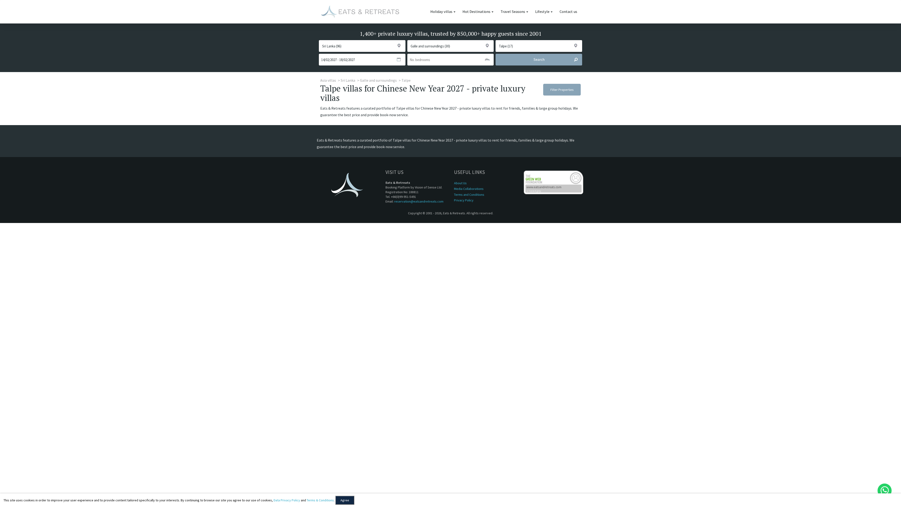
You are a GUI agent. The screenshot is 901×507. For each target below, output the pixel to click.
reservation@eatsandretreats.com (418, 201)
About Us (460, 183)
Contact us (568, 11)
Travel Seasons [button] (513, 11)
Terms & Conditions (320, 500)
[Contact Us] (885, 491)
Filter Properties (562, 90)
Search (539, 59)
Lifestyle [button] (542, 11)
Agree (344, 500)
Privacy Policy (463, 200)
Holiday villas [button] (441, 11)
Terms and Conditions (469, 194)
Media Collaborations (469, 189)
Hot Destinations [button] (476, 11)
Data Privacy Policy (287, 500)
